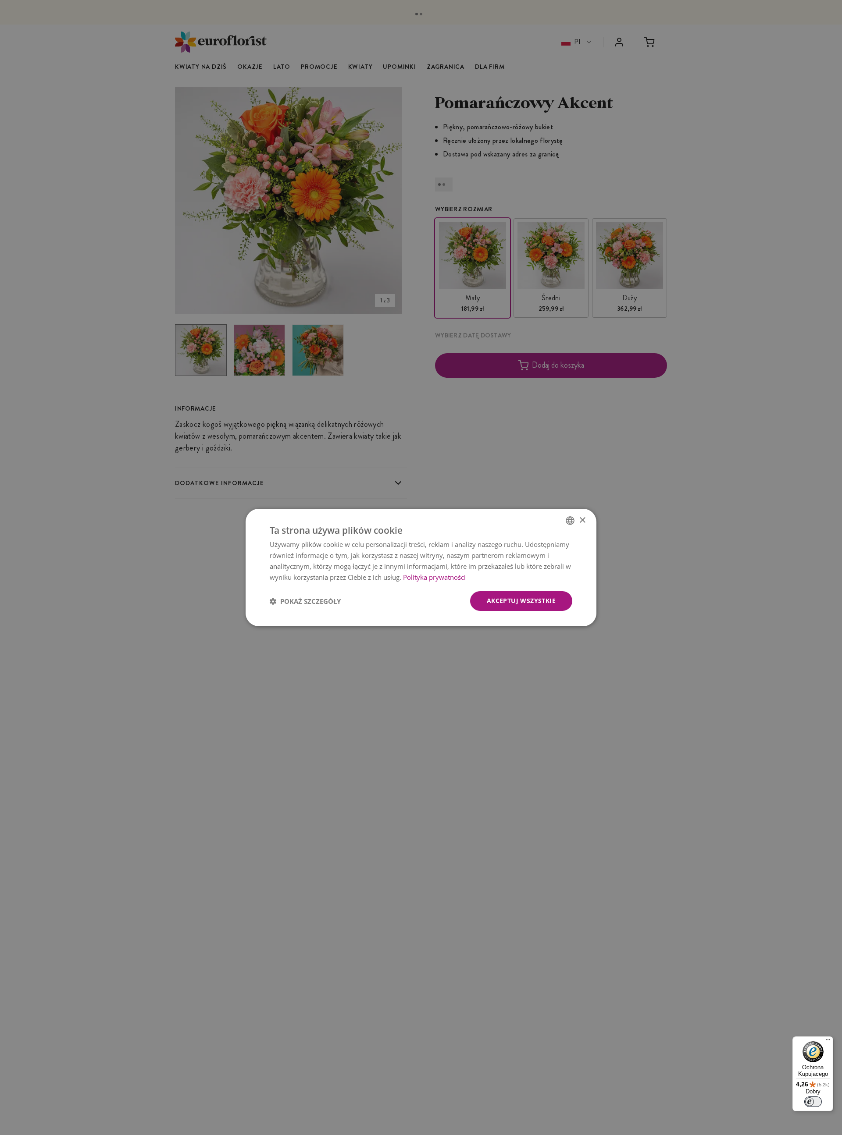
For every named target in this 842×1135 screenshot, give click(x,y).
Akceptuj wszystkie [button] (521, 600)
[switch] (813, 1101)
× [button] (582, 520)
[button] (305, 601)
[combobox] (570, 520)
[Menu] (828, 1041)
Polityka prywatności (434, 577)
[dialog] (421, 567)
